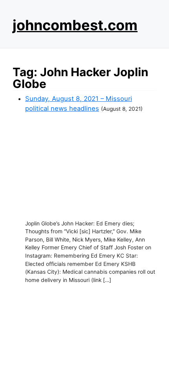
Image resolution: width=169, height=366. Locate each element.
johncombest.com (75, 25)
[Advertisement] (90, 166)
